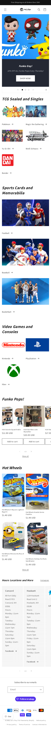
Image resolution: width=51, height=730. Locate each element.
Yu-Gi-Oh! (6, 148)
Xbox (4, 384)
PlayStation (31, 358)
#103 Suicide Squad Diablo (11, 430)
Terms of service (24, 724)
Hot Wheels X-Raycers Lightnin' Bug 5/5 (13, 511)
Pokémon (6, 124)
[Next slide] (33, 90)
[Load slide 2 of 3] (25, 89)
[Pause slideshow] (46, 90)
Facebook (9, 651)
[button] (5, 10)
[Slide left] (20, 451)
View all (25, 456)
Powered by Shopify (27, 720)
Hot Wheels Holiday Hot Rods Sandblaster (36, 560)
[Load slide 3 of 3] (28, 89)
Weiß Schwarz (32, 148)
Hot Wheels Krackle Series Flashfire (35, 513)
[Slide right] (31, 451)
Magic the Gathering (35, 124)
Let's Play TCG (15, 720)
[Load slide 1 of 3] (22, 89)
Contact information (39, 724)
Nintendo (6, 358)
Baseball (6, 272)
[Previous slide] (18, 90)
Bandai (5, 173)
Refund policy (41, 720)
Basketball (6, 312)
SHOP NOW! (25, 78)
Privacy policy (11, 724)
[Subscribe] (40, 690)
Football (5, 233)
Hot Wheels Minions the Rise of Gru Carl (13, 555)
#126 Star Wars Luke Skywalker (31, 431)
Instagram (44, 580)
